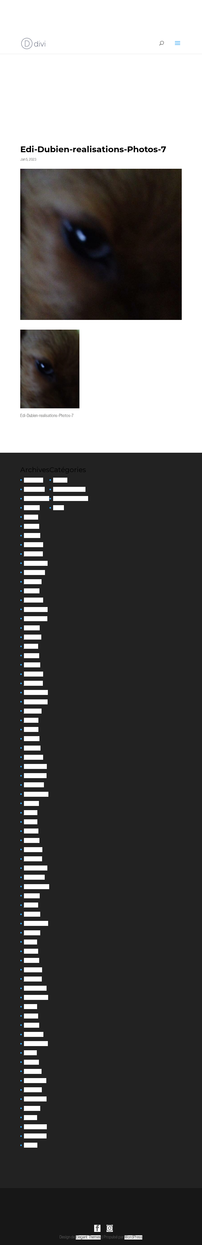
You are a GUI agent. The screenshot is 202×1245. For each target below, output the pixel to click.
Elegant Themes (88, 1237)
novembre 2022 (36, 701)
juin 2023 (31, 646)
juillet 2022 (33, 711)
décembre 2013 (35, 1135)
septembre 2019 (36, 923)
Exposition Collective (69, 489)
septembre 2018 (36, 997)
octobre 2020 (34, 877)
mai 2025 (31, 517)
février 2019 (33, 969)
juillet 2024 (33, 581)
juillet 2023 (32, 637)
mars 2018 (31, 1025)
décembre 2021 (35, 766)
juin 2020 (31, 905)
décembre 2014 (35, 1126)
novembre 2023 (35, 618)
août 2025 (32, 507)
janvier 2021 (33, 858)
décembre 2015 (35, 1098)
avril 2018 (31, 1016)
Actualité (60, 480)
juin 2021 (30, 812)
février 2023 (33, 674)
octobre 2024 (34, 572)
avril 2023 (31, 655)
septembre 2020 (36, 886)
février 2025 (33, 544)
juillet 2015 (32, 1108)
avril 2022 (31, 738)
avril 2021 (31, 831)
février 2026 (33, 480)
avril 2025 (31, 526)
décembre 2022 (36, 692)
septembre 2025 (36, 498)
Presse (58, 507)
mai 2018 (30, 1006)
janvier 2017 (33, 1071)
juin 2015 (30, 1117)
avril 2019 (31, 951)
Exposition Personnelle (70, 498)
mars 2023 (32, 664)
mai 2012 (30, 1145)
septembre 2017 (36, 1043)
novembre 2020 (35, 868)
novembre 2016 (35, 1080)
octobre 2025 (34, 489)
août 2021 (31, 803)
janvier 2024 (33, 600)
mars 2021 (31, 840)
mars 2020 (32, 914)
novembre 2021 (35, 775)
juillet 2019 (32, 932)
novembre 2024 (36, 563)
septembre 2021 (36, 794)
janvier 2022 (33, 757)
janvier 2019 (33, 979)
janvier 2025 (33, 553)
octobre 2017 (33, 1034)
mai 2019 (30, 942)
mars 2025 (32, 535)
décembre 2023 (36, 609)
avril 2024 (31, 590)
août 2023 (32, 627)
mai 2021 (30, 821)
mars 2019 (31, 960)
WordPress (133, 1237)
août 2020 (32, 895)
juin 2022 (31, 720)
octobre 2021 (34, 784)
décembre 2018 (35, 988)
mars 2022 (32, 748)
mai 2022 (31, 729)
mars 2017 (31, 1062)
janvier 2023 (33, 683)
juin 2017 (30, 1052)
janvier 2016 (33, 1089)
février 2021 (33, 849)
